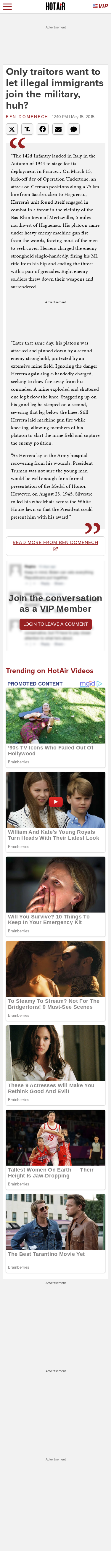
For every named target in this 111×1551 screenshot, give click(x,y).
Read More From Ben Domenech (55, 543)
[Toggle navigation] (7, 6)
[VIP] (100, 6)
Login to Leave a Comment (55, 624)
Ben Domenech (28, 116)
